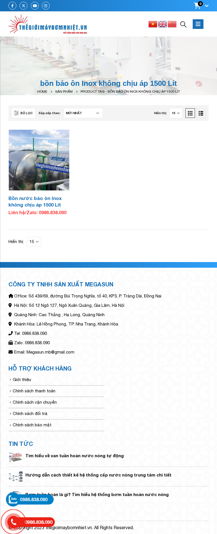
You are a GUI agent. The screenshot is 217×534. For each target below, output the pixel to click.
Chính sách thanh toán (34, 390)
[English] (163, 23)
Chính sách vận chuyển (35, 402)
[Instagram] (46, 6)
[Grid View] (190, 113)
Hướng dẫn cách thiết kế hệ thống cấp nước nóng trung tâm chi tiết (98, 474)
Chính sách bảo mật (32, 424)
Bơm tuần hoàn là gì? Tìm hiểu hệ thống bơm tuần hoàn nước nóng (97, 494)
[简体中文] (172, 23)
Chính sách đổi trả (30, 413)
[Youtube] (35, 6)
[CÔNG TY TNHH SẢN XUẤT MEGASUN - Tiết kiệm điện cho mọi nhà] (48, 24)
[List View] (201, 113)
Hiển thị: (160, 113)
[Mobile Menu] (198, 24)
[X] (23, 6)
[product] (39, 160)
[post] (15, 456)
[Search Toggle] (183, 24)
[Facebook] (12, 6)
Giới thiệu (22, 379)
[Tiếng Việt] (153, 23)
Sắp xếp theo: (49, 113)
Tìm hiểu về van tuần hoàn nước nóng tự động (74, 455)
